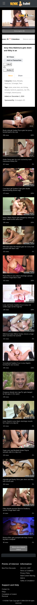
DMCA (22, 578)
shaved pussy (16, 92)
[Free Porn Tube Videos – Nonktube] (18, 3)
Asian (14, 81)
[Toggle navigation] (4, 4)
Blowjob (19, 81)
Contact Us (5, 589)
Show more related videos (18, 548)
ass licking (24, 87)
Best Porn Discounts (9, 568)
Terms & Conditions (26, 570)
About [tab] (10, 76)
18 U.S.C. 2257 (25, 568)
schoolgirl (8, 92)
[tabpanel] (18, 91)
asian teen (16, 87)
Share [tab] (20, 76)
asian (10, 87)
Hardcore (8, 83)
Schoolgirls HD (19, 31)
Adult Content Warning (27, 575)
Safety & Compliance (27, 581)
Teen (20, 83)
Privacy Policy (25, 573)
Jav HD (26, 90)
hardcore (13, 90)
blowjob (7, 90)
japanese (20, 90)
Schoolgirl (15, 83)
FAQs (4, 592)
